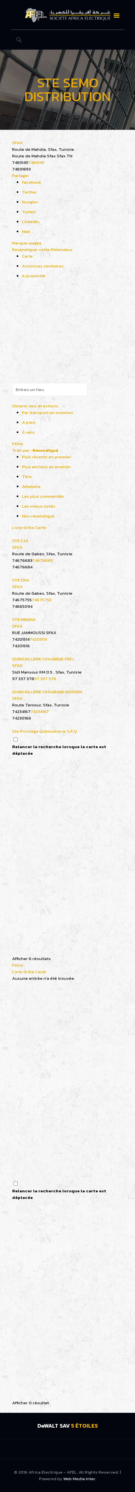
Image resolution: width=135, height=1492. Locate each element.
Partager (20, 175)
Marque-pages (27, 243)
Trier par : (35, 450)
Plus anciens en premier (46, 467)
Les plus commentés (43, 496)
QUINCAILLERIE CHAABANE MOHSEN (47, 692)
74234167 (39, 711)
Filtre (17, 444)
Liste (17, 527)
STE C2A (20, 541)
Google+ (30, 202)
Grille (28, 527)
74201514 (38, 639)
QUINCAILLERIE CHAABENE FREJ (43, 659)
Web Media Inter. (79, 1479)
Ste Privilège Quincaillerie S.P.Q (44, 731)
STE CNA (20, 580)
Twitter (29, 192)
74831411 (36, 162)
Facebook (31, 182)
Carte (27, 256)
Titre (27, 476)
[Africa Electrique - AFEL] (67, 15)
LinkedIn (30, 221)
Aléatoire (31, 486)
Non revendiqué (38, 516)
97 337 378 (45, 679)
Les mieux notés (38, 506)
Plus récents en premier (46, 457)
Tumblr (29, 212)
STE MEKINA (24, 619)
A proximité (33, 276)
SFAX (17, 143)
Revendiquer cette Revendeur (42, 249)
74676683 (42, 560)
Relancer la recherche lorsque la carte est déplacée (59, 750)
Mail (26, 231)
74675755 (41, 600)
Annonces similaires (43, 266)
